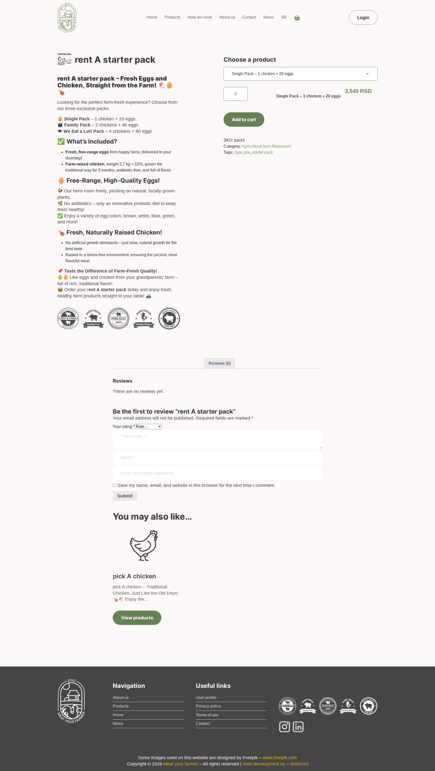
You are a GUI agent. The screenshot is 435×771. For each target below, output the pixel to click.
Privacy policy (208, 706)
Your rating (124, 426)
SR (284, 17)
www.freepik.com (280, 757)
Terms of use (207, 715)
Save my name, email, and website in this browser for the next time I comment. (196, 485)
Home (152, 17)
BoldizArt (299, 763)
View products (137, 617)
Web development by (264, 763)
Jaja (238, 152)
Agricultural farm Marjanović (267, 146)
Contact (249, 17)
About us (227, 17)
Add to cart (244, 119)
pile (247, 152)
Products (172, 17)
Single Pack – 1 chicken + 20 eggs (308, 96)
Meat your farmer (180, 763)
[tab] (219, 363)
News (268, 17)
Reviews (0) (220, 363)
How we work (200, 17)
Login (363, 17)
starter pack (262, 152)
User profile (206, 697)
